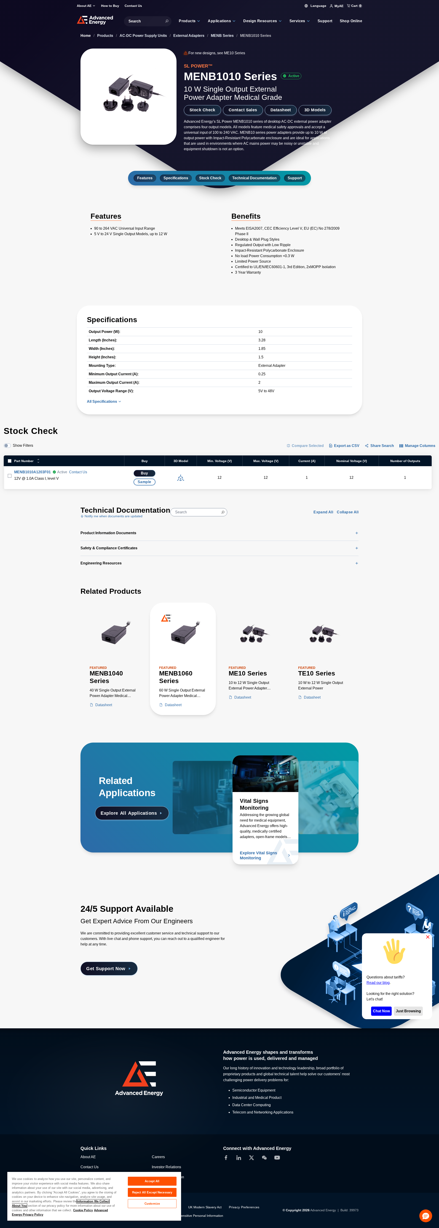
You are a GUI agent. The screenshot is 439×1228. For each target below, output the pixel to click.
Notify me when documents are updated (113, 516)
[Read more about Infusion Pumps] (205, 773)
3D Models (315, 110)
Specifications (175, 178)
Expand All (323, 512)
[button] (425, 1215)
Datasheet (280, 110)
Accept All (152, 1181)
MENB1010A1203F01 (32, 472)
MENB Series (223, 36)
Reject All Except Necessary (152, 1192)
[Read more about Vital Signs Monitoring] (265, 773)
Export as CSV (346, 446)
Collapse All (348, 512)
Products (105, 36)
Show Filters (23, 445)
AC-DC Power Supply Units (144, 36)
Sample (144, 482)
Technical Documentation (254, 178)
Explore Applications (129, 813)
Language (318, 6)
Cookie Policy (83, 1210)
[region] (94, 1196)
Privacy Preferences (244, 1207)
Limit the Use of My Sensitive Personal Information (186, 1215)
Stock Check (202, 110)
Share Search (382, 446)
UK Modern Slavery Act (205, 1207)
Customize (152, 1203)
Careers (158, 1157)
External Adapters (189, 36)
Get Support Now (106, 968)
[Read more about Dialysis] (326, 773)
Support (295, 178)
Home (86, 36)
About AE (88, 1157)
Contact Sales (243, 110)
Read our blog (378, 983)
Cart (355, 6)
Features (145, 178)
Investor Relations (166, 1167)
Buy (144, 473)
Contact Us (78, 472)
